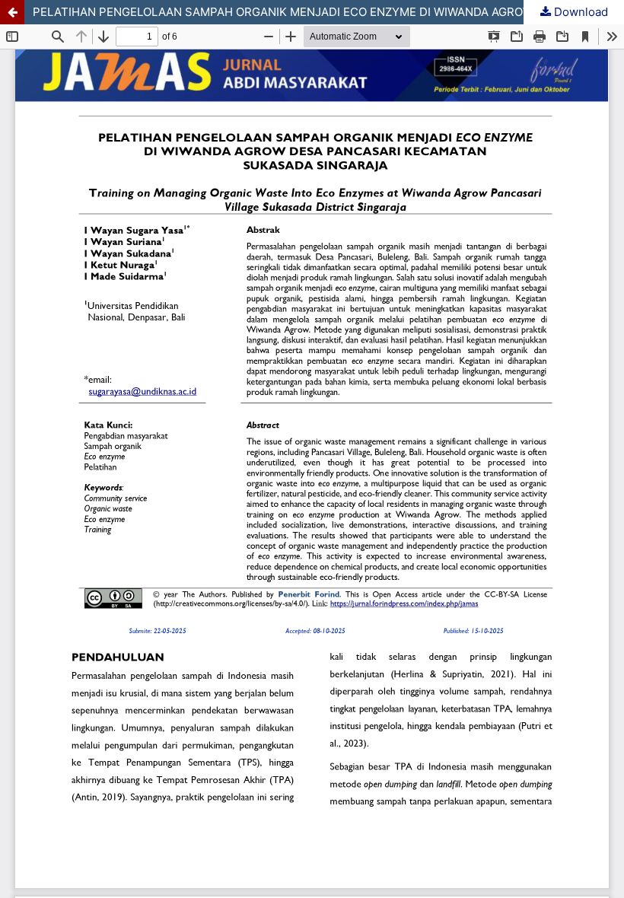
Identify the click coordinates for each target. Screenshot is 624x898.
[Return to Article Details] (12, 12)
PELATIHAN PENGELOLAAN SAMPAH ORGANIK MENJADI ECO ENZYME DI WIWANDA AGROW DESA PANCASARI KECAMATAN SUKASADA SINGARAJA (328, 12)
